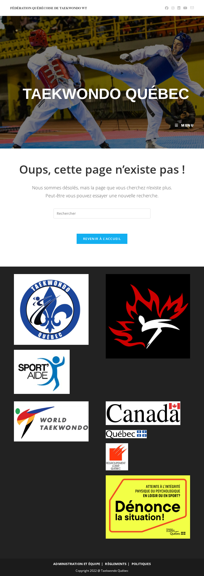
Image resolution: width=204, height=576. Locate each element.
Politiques (141, 564)
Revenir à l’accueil (102, 238)
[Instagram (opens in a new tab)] (173, 7)
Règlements (115, 564)
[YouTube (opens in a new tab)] (185, 7)
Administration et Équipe (76, 564)
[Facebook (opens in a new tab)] (166, 7)
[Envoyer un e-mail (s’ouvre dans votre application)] (191, 7)
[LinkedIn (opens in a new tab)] (179, 7)
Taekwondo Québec (106, 93)
